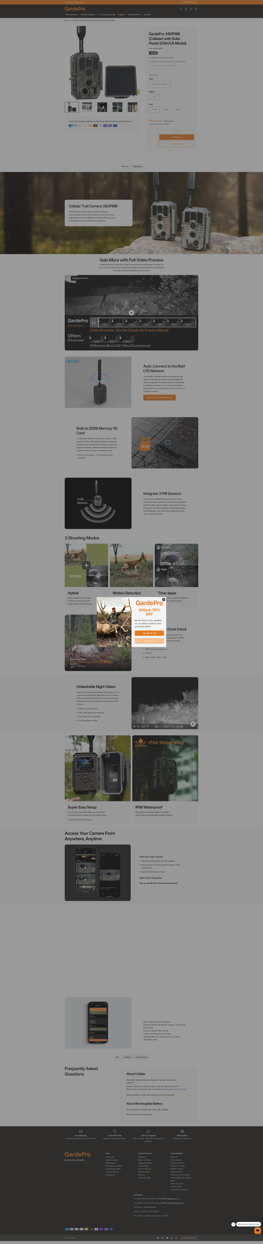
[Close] (163, 599)
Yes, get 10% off (149, 633)
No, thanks (149, 641)
